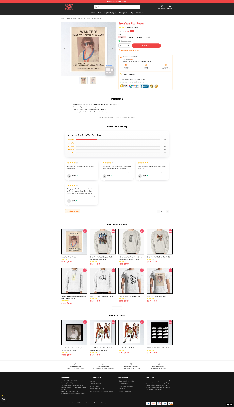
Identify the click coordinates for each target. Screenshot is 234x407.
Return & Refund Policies (126, 386)
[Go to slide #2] (93, 80)
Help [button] (231, 404)
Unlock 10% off (3, 399)
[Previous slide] (64, 49)
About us (92, 381)
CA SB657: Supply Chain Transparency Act (102, 391)
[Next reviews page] (167, 211)
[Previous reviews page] (158, 211)
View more (117, 308)
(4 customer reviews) (132, 27)
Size (119, 34)
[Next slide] (113, 49)
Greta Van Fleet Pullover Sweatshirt (158, 257)
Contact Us (122, 388)
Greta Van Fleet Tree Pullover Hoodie (101, 296)
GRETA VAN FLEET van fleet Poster (158, 348)
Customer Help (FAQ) (125, 391)
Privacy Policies (94, 386)
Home (63, 18)
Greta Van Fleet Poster (68, 257)
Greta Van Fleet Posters (94, 18)
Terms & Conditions (95, 383)
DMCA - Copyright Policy (97, 388)
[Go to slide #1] (83, 80)
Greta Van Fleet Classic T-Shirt (156, 296)
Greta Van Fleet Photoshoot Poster (129, 348)
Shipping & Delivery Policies (126, 381)
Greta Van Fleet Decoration (76, 18)
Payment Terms (123, 383)
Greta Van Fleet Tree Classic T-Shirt (129, 296)
